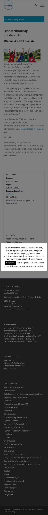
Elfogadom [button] (10, 263)
